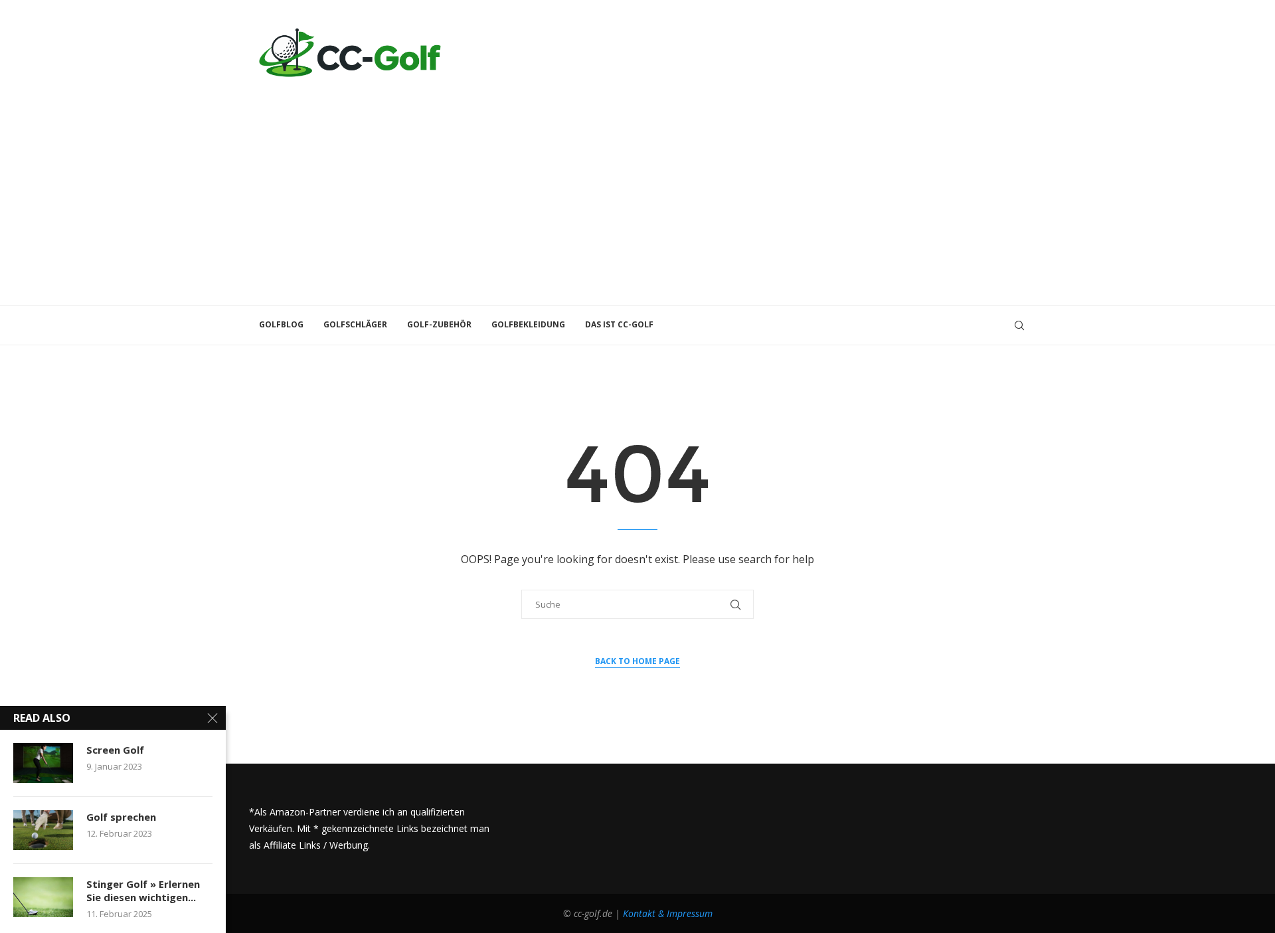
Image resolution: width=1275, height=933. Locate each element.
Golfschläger (355, 324)
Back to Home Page (637, 661)
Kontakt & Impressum (668, 913)
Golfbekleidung (528, 324)
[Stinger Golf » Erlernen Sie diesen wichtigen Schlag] (43, 897)
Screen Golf (115, 749)
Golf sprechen (121, 816)
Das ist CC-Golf (619, 324)
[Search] (1019, 325)
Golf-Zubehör (439, 324)
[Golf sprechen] (43, 830)
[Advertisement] (637, 186)
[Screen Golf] (43, 763)
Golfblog (281, 324)
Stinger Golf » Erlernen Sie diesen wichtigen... (143, 890)
